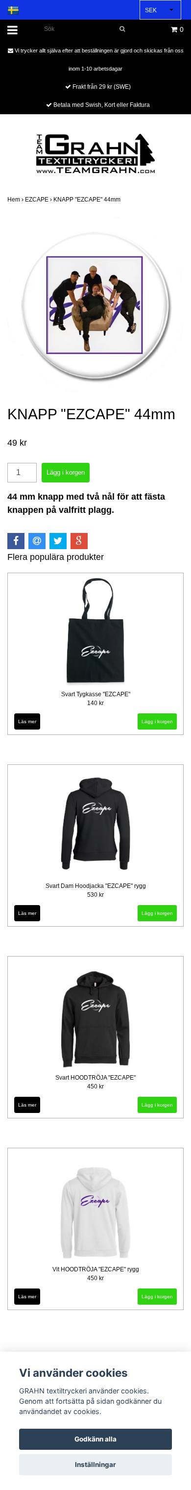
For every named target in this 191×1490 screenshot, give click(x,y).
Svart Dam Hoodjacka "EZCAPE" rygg (96, 886)
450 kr (95, 1086)
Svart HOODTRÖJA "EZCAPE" (95, 1077)
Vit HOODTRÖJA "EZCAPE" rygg (95, 1269)
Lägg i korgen (157, 913)
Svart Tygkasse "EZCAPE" (95, 694)
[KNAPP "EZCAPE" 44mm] (95, 305)
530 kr (95, 894)
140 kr (95, 703)
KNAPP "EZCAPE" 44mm (87, 199)
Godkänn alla (95, 1439)
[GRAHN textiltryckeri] (95, 152)
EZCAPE (39, 199)
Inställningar (95, 1464)
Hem (16, 199)
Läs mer (27, 721)
